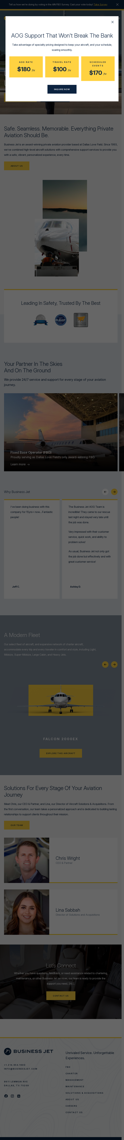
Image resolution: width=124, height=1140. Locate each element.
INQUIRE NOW (62, 89)
